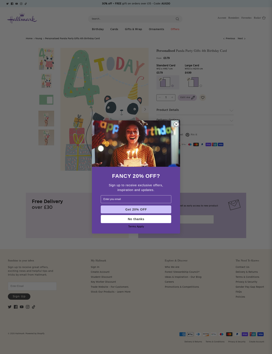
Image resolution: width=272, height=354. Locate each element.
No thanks (136, 219)
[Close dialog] (176, 124)
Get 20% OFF (136, 209)
